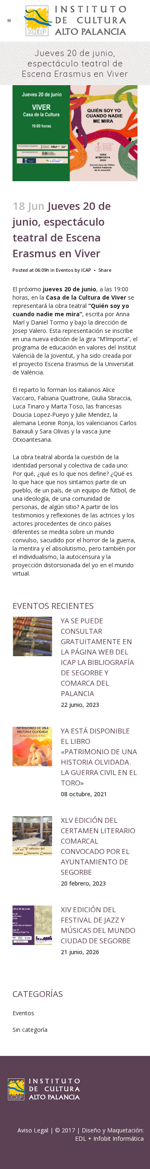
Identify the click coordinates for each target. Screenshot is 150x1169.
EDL (80, 1138)
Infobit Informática (118, 1138)
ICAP (86, 270)
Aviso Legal (33, 1130)
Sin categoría (30, 1030)
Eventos (64, 270)
